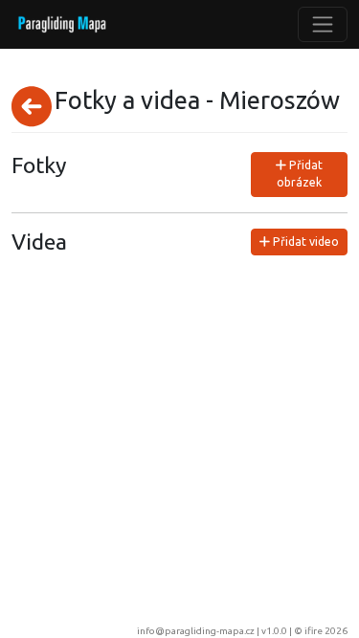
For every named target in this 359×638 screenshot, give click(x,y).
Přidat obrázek (300, 173)
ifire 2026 (326, 631)
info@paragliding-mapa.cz (196, 631)
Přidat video (304, 241)
